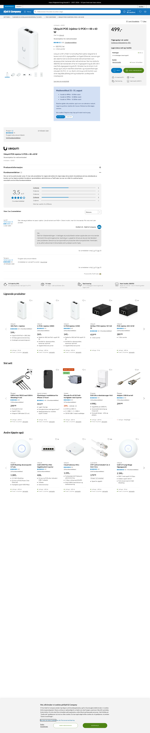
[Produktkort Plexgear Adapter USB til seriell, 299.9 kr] (128, 379)
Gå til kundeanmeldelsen (13, 138)
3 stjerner (36, 194)
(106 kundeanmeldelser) (43, 471)
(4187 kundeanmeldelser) (97, 471)
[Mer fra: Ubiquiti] (11, 149)
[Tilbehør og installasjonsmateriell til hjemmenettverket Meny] (44, 17)
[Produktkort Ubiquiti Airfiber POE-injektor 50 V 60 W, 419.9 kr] (101, 310)
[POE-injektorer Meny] (57, 17)
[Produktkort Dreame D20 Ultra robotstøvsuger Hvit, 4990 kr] (101, 379)
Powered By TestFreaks (91, 274)
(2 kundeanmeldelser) (26, 329)
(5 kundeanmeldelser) (106, 331)
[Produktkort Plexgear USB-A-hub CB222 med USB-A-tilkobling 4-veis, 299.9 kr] (22, 379)
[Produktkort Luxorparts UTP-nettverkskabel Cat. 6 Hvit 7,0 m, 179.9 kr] (101, 448)
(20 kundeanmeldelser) (70, 469)
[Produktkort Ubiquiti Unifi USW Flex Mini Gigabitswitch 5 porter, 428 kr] (48, 448)
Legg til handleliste (133, 21)
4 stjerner (36, 191)
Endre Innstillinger (44, 725)
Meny (29, 12)
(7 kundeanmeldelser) (132, 469)
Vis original (43, 262)
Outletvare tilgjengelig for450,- (121, 43)
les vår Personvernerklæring (65, 720)
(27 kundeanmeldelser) (70, 402)
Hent (118, 70)
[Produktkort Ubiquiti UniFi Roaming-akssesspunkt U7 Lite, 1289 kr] (22, 448)
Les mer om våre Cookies (48, 720)
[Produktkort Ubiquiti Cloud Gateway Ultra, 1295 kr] (75, 448)
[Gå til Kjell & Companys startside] (13, 11)
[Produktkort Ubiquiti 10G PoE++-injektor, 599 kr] (22, 310)
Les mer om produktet (61, 81)
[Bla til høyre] (144, 329)
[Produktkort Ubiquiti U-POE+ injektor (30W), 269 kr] (48, 310)
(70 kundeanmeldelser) (123, 400)
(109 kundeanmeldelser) (123, 330)
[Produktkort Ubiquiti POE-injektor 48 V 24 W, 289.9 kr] (128, 310)
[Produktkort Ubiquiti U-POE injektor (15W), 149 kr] (75, 310)
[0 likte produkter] (140, 11)
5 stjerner (36, 188)
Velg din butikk (116, 62)
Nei (98, 250)
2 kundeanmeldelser (71, 42)
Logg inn (69, 116)
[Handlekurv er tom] (145, 11)
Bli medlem (60, 116)
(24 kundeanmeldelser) (70, 330)
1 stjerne (36, 200)
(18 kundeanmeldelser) (43, 330)
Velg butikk (25, 352)
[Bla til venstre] (6, 329)
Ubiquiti (61, 35)
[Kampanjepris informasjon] (76, 406)
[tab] (9, 6)
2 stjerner (36, 197)
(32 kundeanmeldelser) (17, 471)
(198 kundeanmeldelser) (17, 402)
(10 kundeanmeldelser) (96, 400)
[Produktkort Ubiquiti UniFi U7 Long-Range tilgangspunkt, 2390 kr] (128, 448)
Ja (94, 250)
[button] (7, 74)
